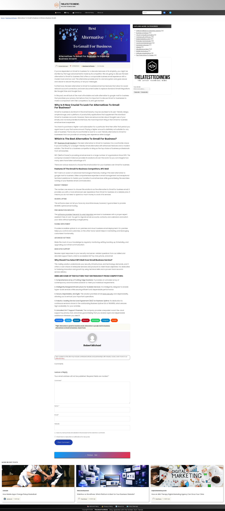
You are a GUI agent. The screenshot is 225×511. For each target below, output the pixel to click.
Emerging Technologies (143, 41)
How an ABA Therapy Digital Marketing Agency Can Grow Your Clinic (178, 494)
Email (56, 415)
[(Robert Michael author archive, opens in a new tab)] (92, 341)
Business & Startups (142, 33)
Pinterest (85, 320)
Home (3, 18)
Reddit (114, 320)
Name (56, 406)
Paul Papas (84, 499)
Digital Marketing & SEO (143, 39)
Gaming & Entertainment (144, 43)
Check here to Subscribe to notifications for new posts (73, 437)
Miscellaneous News (142, 49)
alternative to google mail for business (97, 326)
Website (56, 424)
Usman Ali (9, 499)
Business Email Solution (67, 143)
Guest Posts (82, 328)
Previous (90, 455)
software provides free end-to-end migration (76, 214)
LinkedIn (76, 320)
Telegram (105, 320)
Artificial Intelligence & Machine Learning (148, 31)
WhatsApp (95, 320)
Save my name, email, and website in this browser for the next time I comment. (80, 433)
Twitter (68, 320)
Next (95, 455)
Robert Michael (63, 66)
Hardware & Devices (142, 45)
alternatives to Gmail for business (66, 328)
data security (108, 294)
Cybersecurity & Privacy (143, 37)
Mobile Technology (142, 51)
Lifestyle (138, 47)
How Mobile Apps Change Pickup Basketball (19, 494)
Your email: (137, 87)
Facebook (59, 320)
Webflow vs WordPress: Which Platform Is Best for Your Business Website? (106, 494)
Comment (58, 380)
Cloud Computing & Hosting (145, 35)
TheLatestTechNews (101, 510)
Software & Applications (143, 53)
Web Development (83, 490)
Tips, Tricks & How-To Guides (145, 55)
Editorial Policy (59, 358)
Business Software (11, 18)
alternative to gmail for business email (72, 326)
